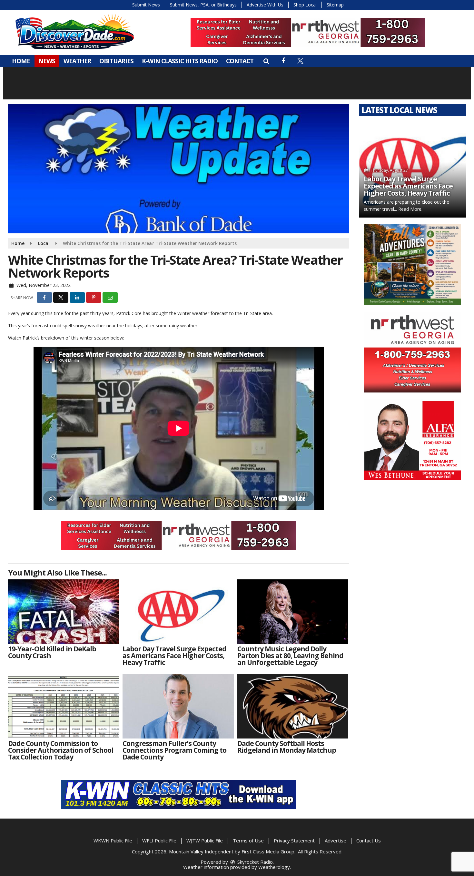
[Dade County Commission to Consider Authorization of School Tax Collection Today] (63, 706)
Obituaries (116, 61)
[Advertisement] (308, 32)
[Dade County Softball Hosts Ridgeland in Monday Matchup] (293, 706)
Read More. (434, 209)
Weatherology (274, 867)
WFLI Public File (159, 840)
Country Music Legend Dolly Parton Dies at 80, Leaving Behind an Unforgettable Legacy (408, 182)
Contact (239, 61)
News (46, 61)
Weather (77, 61)
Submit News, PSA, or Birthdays (203, 5)
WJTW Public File (204, 840)
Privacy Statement (294, 840)
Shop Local (305, 5)
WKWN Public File (113, 840)
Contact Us (368, 840)
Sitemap (335, 5)
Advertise (335, 840)
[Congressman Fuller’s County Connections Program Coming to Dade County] (178, 706)
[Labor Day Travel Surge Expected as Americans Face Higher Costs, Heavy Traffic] (178, 611)
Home (21, 61)
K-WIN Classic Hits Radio (180, 61)
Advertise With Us (265, 5)
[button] (266, 61)
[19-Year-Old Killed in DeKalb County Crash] (63, 611)
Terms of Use (248, 840)
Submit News (146, 5)
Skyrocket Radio (254, 862)
